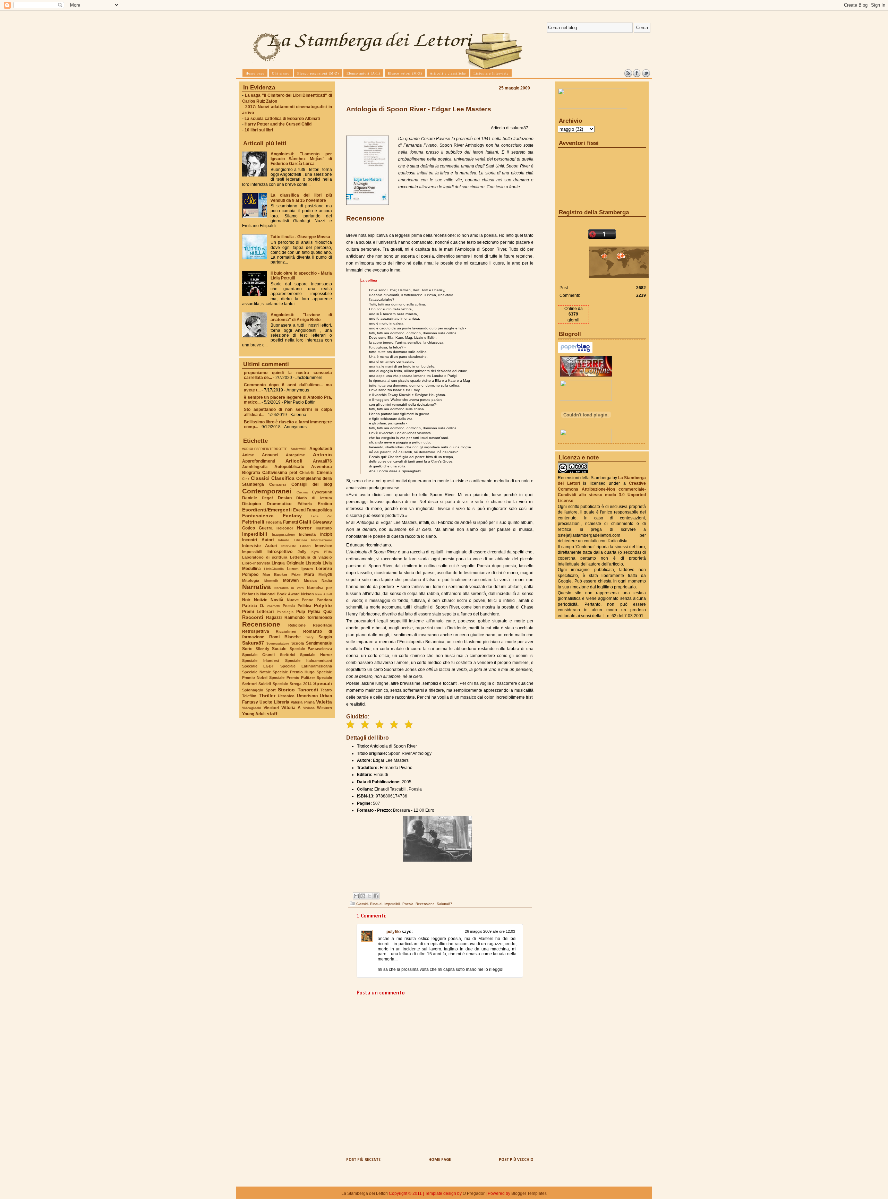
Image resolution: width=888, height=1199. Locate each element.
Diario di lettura (314, 498)
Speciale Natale (256, 672)
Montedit (271, 581)
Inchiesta (307, 534)
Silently (262, 649)
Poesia (289, 606)
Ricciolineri (286, 631)
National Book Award (280, 594)
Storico (286, 689)
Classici (260, 478)
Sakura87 (253, 643)
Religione (297, 625)
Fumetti (290, 522)
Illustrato (324, 528)
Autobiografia (254, 467)
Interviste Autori (259, 545)
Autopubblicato (289, 466)
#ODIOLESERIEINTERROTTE (264, 449)
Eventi (299, 510)
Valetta (324, 702)
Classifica (282, 478)
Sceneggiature (277, 643)
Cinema (324, 472)
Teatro (326, 690)
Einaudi (376, 904)
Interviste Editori (296, 546)
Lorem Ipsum (300, 569)
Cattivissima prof (279, 472)
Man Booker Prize (281, 574)
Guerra (266, 528)
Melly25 (325, 574)
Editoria (305, 504)
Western (324, 708)
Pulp (300, 611)
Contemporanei (266, 491)
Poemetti (273, 606)
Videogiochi (251, 708)
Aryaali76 (322, 461)
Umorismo (307, 695)
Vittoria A (291, 707)
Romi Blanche (285, 637)
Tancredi (308, 689)
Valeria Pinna (302, 702)
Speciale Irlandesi (260, 660)
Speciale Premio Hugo (294, 672)
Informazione (321, 540)
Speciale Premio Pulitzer (292, 677)
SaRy (310, 637)
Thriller (267, 695)
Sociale (279, 648)
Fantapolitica (319, 510)
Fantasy (292, 515)
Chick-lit (307, 473)
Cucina (302, 492)
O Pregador (474, 1193)
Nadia (327, 580)
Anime (248, 455)
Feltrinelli (253, 522)
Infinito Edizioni (292, 540)
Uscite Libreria (274, 702)
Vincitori (271, 708)
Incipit (326, 534)
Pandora (324, 600)
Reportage (322, 625)
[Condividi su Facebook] (376, 895)
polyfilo (393, 931)
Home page (439, 1160)
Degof (267, 498)
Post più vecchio (516, 1160)
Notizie (260, 599)
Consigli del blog (311, 484)
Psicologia (285, 612)
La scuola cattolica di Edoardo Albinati (282, 118)
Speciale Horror (316, 655)
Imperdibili (254, 534)
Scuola (297, 643)
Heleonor (284, 528)
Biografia (251, 472)
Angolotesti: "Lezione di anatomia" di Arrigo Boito (301, 317)
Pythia (314, 611)
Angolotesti (320, 448)
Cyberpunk (322, 492)
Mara (309, 574)
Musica (310, 580)
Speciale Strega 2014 (292, 684)
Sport (271, 690)
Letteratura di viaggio (311, 557)
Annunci (270, 454)
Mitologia (250, 580)
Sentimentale (319, 643)
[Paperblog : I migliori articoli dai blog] (575, 352)
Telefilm (249, 696)
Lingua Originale (288, 563)
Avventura (321, 466)
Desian (285, 497)
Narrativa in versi (289, 588)
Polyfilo (323, 605)
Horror (304, 528)
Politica (304, 606)
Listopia (313, 563)
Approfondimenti (258, 461)
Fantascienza (258, 515)
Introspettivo (279, 551)
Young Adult (254, 713)
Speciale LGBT (258, 666)
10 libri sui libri (259, 130)
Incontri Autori (258, 539)
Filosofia (274, 522)
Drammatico (279, 503)
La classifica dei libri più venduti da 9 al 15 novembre (301, 197)
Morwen (291, 580)
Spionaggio (252, 690)
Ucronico (286, 696)
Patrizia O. (253, 605)
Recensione (261, 624)
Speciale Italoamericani (308, 660)
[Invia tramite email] (356, 895)
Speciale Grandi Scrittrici (268, 655)
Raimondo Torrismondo (308, 617)
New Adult (323, 594)
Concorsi (277, 484)
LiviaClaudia (274, 569)
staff (272, 713)
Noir (246, 599)
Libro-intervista (256, 563)
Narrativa (256, 586)
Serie (247, 648)
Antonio (322, 454)
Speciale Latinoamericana (306, 666)
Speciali (322, 683)
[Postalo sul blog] (362, 895)
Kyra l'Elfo (321, 552)
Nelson (307, 594)
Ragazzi (274, 617)
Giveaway (322, 522)
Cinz (245, 479)
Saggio (325, 637)
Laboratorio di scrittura (264, 557)
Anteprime (295, 455)
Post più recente (363, 1160)
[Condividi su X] (369, 895)
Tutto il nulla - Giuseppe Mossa (300, 236)
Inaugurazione (283, 534)
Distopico (251, 503)
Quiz (327, 611)
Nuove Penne (300, 600)
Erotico (325, 503)
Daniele (249, 497)
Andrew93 (298, 449)
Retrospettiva (255, 631)
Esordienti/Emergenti (267, 509)
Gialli (305, 522)
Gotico (248, 528)
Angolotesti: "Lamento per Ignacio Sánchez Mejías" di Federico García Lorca (301, 159)
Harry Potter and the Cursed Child (278, 124)
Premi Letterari (258, 611)
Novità (277, 599)
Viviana (309, 708)
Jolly (302, 552)
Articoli (293, 461)
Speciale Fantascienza (311, 649)
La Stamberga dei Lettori (364, 1193)
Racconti (252, 617)
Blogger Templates (529, 1193)
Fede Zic (321, 516)
